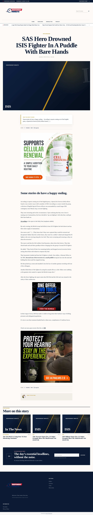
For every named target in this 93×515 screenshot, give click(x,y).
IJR (45, 328)
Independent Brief (83, 1)
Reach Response (49, 513)
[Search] (88, 11)
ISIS (44, 33)
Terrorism (47, 33)
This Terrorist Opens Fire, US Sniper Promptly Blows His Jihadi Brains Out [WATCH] (44, 438)
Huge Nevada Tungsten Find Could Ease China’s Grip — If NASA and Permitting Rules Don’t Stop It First (52, 25)
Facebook (28, 127)
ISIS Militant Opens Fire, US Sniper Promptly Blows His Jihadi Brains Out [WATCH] (74, 438)
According (24, 221)
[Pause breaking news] (89, 25)
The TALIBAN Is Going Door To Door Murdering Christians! (15, 437)
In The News (6, 434)
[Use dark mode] (89, 1)
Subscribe (82, 455)
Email (32, 127)
